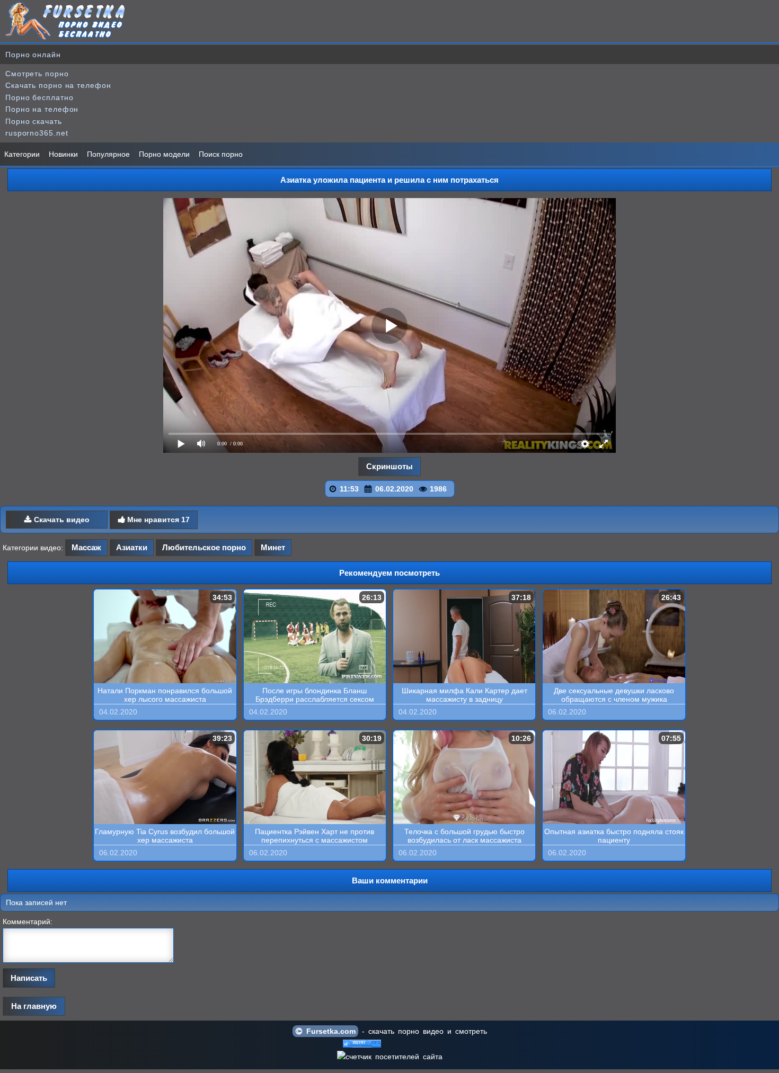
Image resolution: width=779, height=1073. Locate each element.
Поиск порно (221, 154)
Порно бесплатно (39, 97)
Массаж (86, 547)
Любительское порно (204, 547)
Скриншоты (389, 466)
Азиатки (131, 547)
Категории (22, 154)
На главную (34, 1006)
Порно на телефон (41, 109)
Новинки (63, 154)
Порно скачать (33, 121)
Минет (273, 547)
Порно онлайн (33, 54)
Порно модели (164, 154)
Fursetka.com (329, 1031)
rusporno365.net (36, 133)
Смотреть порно (37, 73)
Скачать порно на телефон (58, 85)
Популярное (108, 154)
